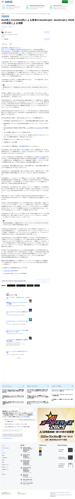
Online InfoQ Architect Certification (26, 456)
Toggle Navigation (2, 1)
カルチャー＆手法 (56, 386)
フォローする (46, 32)
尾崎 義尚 (6, 39)
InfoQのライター (5, 464)
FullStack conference (22, 49)
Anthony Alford (10, 342)
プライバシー (53, 496)
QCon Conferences (4, 456)
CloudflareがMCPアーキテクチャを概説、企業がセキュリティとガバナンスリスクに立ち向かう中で (37, 403)
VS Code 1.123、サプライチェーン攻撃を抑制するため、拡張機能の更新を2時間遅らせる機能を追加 (13, 391)
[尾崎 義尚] (2, 39)
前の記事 (18, 358)
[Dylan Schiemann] (2, 32)
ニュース (13, 13)
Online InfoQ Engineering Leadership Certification (26, 462)
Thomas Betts (9, 324)
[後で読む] (10, 44)
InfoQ (7, 333)
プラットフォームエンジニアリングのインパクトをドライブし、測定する (62, 390)
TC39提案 (21, 146)
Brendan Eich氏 (5, 51)
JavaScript (5, 16)
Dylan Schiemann (8, 32)
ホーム (3, 445)
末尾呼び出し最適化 (40, 156)
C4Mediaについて (5, 470)
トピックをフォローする (43, 280)
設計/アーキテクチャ (21, 285)
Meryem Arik (17, 342)
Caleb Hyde (8, 354)
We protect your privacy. (7, 438)
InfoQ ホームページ (5, 13)
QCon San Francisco (25, 475)
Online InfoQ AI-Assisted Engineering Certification (27, 469)
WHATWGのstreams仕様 (8, 255)
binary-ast (37, 197)
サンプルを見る (25, 416)
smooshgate (38, 128)
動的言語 (37, 285)
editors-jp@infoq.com (22, 493)
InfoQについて (5, 467)
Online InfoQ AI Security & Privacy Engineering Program (27, 449)
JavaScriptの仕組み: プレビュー (12, 273)
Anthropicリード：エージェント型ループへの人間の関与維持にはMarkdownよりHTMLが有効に (13, 397)
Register (65, 1)
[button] (12, 435)
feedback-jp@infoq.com (6, 493)
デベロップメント (11, 285)
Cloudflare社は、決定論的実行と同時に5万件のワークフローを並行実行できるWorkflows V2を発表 (37, 391)
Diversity (4, 474)
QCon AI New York (27, 479)
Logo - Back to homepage (8, 1)
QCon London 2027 (28, 483)
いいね (5, 44)
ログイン (4, 452)
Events (3, 460)
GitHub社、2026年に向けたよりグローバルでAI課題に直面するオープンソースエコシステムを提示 (13, 403)
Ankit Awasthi (9, 305)
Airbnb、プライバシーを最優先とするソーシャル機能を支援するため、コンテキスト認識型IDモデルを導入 (37, 397)
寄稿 (3, 462)
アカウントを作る (5, 449)
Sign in (71, 1)
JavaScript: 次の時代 (9, 270)
